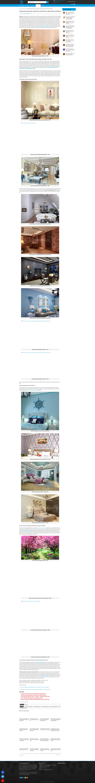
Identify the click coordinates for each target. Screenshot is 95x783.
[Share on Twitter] (22, 702)
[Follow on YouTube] (27, 777)
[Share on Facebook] (20, 702)
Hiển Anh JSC (29, 13)
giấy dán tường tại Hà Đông (45, 706)
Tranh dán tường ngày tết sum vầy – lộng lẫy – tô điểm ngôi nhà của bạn (35, 696)
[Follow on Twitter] (22, 777)
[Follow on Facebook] (20, 777)
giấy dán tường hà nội (46, 675)
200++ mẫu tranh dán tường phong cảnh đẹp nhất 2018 (31, 698)
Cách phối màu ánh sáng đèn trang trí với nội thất (70, 31)
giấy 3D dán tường (32, 61)
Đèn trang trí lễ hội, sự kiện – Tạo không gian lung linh (70, 13)
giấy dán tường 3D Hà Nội (28, 706)
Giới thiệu (27, 5)
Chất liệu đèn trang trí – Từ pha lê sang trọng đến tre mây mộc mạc (70, 45)
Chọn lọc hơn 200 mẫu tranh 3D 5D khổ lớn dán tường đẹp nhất (33, 693)
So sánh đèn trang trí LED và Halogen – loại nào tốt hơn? (70, 40)
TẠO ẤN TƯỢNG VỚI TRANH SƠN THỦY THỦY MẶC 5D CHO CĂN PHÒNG (35, 687)
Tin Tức (37, 5)
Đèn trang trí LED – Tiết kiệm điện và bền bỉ (70, 54)
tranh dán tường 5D (41, 527)
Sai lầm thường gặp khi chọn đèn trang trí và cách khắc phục (70, 26)
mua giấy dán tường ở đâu (39, 662)
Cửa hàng (32, 5)
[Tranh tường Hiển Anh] (22, 2)
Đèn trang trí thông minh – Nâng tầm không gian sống (70, 49)
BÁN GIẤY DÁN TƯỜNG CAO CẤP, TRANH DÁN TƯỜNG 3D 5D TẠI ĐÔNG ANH (35, 689)
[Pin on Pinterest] (25, 702)
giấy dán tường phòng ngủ (32, 390)
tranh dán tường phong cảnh (26, 530)
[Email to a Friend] (23, 702)
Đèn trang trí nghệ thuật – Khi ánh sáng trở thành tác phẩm (70, 17)
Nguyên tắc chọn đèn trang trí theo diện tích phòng (70, 36)
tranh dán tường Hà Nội (54, 706)
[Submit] (47, 2)
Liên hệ (42, 5)
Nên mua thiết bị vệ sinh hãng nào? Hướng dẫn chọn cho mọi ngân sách (35, 699)
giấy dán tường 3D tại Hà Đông (44, 26)
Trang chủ (22, 5)
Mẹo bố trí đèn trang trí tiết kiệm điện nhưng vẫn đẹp (70, 22)
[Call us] (25, 777)
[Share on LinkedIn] (27, 702)
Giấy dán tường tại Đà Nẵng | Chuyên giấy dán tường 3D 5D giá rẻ (33, 695)
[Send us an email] (23, 777)
